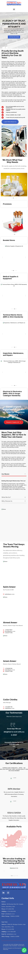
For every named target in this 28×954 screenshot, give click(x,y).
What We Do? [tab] (6, 497)
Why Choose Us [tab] (7, 501)
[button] (14, 9)
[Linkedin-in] (3, 893)
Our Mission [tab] (5, 474)
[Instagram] (8, 893)
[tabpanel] (14, 485)
